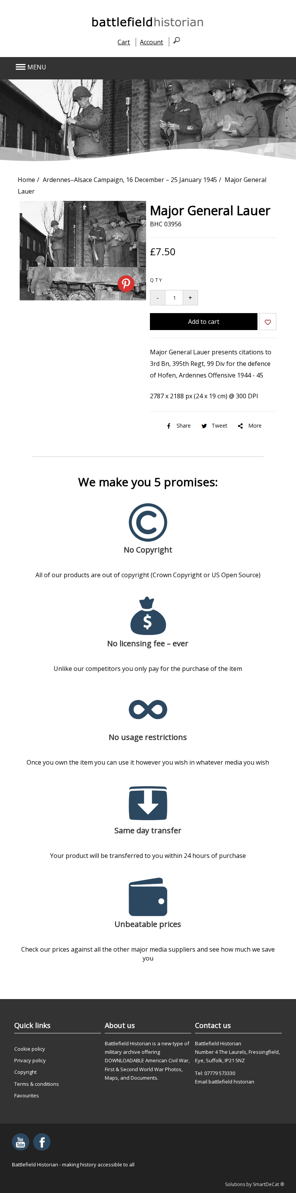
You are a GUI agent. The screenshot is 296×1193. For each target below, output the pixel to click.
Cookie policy (29, 1048)
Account (151, 42)
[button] (121, 67)
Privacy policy (30, 1060)
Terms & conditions (36, 1083)
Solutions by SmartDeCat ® (254, 1184)
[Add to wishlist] (268, 323)
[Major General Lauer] (83, 298)
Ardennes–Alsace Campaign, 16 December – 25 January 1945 (130, 179)
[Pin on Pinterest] (126, 284)
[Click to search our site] (174, 41)
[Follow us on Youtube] (20, 1142)
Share (184, 425)
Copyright (25, 1071)
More (255, 425)
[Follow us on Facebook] (41, 1142)
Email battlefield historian (224, 1081)
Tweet (219, 425)
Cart (124, 42)
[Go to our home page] (148, 26)
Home (26, 179)
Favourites (26, 1095)
